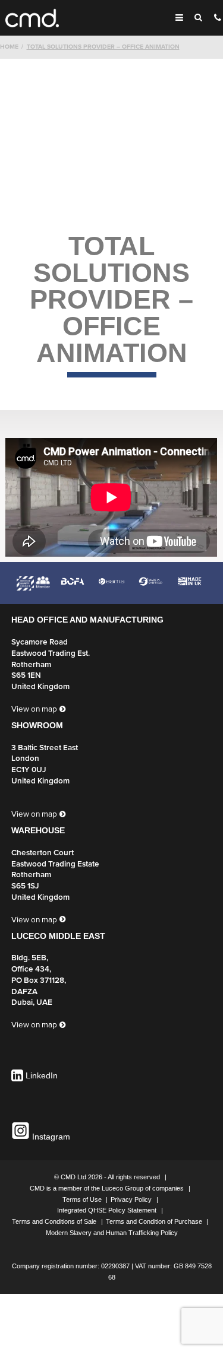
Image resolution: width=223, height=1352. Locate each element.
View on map (34, 709)
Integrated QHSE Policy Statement (107, 1210)
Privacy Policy (132, 1199)
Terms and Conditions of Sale (55, 1221)
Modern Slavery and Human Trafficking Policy (112, 1232)
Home (9, 46)
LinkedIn (42, 1075)
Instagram (50, 1136)
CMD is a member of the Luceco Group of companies (108, 1188)
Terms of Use (82, 1199)
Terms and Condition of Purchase (155, 1221)
